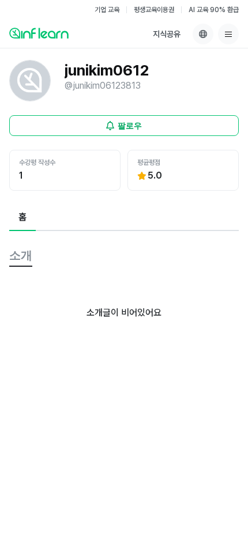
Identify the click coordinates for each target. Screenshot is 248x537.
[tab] (22, 218)
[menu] (228, 34)
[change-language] (203, 34)
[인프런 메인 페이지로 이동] (39, 33)
